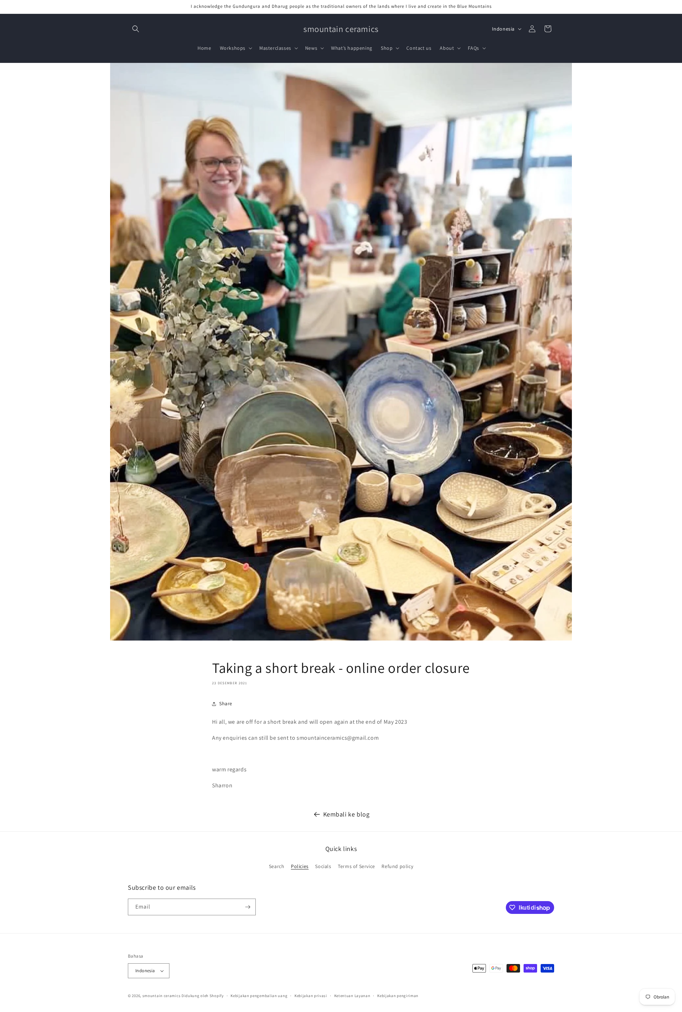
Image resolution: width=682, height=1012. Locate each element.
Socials (323, 866)
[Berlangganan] (247, 907)
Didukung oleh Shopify (203, 995)
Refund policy (397, 866)
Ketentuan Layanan (352, 995)
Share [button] (225, 703)
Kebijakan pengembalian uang (259, 995)
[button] (136, 29)
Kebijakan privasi (310, 995)
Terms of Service (356, 866)
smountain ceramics (162, 995)
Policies (300, 866)
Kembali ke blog (346, 814)
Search (277, 866)
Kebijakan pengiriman (397, 995)
